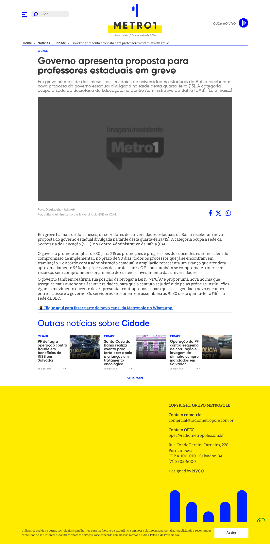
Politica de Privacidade (165, 535)
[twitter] (218, 213)
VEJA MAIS (135, 378)
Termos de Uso (138, 535)
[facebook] (210, 213)
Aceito (231, 533)
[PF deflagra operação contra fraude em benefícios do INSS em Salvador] (85, 347)
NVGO (198, 471)
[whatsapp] (228, 213)
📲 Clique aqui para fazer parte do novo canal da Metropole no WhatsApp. (105, 308)
